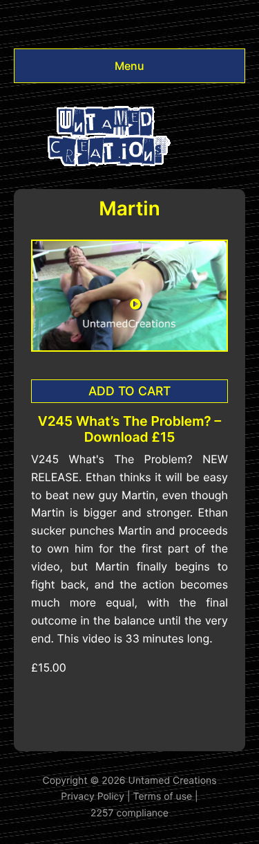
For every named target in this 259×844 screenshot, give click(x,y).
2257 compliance (129, 813)
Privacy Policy (92, 796)
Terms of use (163, 796)
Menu (129, 66)
